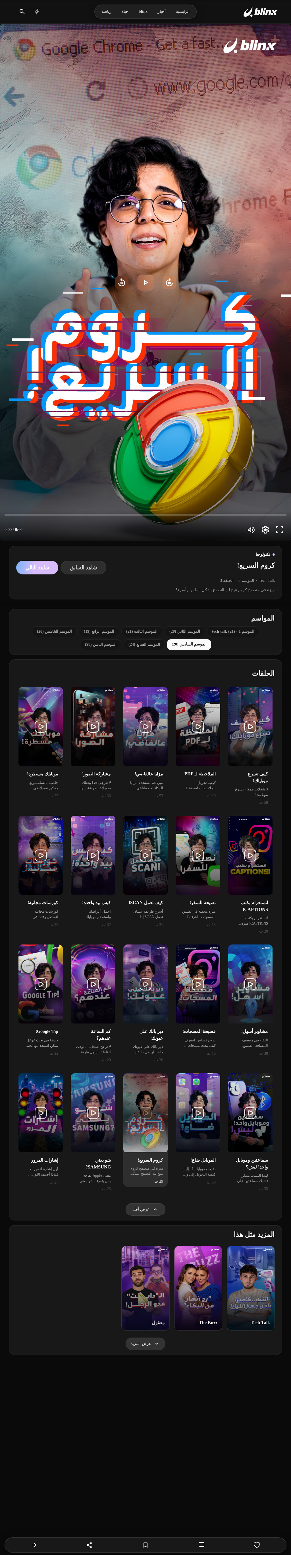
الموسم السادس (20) (189, 644)
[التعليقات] (201, 1545)
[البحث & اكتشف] (22, 11)
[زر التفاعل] (257, 1545)
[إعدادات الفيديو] (265, 530)
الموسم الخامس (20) (54, 631)
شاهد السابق (83, 567)
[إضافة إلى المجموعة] (145, 1545)
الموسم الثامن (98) (101, 644)
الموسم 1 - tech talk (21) (233, 631)
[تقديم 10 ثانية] (169, 282)
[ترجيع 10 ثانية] (121, 282)
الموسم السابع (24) (144, 644)
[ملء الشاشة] (279, 530)
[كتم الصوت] (251, 530)
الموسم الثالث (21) (141, 631)
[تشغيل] (145, 282)
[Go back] (34, 1545)
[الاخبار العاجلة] (37, 11)
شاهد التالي (37, 567)
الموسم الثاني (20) (184, 631)
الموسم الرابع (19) (99, 631)
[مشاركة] (89, 1545)
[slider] (145, 515)
